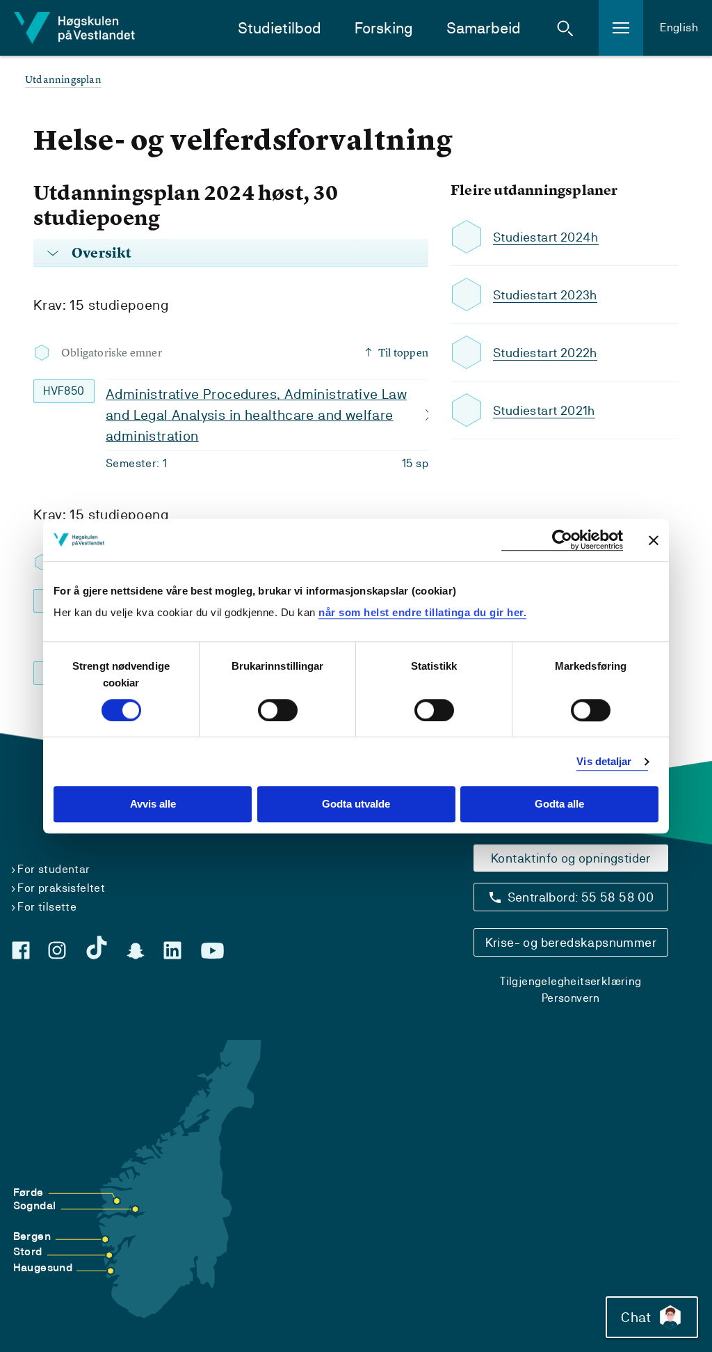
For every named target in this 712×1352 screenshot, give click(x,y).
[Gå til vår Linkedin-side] (172, 950)
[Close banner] (653, 540)
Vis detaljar (603, 761)
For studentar (53, 869)
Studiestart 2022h (545, 352)
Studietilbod (279, 28)
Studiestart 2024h (546, 237)
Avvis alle (153, 804)
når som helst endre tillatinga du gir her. (422, 612)
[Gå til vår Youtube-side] (212, 951)
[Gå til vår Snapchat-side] (135, 951)
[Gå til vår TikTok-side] (96, 947)
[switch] (278, 710)
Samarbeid (483, 28)
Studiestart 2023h (545, 295)
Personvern (571, 998)
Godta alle (559, 804)
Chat (636, 1317)
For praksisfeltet (61, 888)
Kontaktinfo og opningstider (571, 858)
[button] (565, 28)
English (679, 27)
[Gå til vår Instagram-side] (57, 950)
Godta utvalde (356, 804)
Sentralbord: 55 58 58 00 (581, 897)
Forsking (384, 28)
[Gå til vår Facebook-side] (21, 950)
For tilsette (46, 906)
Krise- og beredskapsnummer (570, 942)
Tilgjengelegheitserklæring (570, 981)
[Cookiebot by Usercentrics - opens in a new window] (562, 540)
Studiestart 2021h (544, 410)
